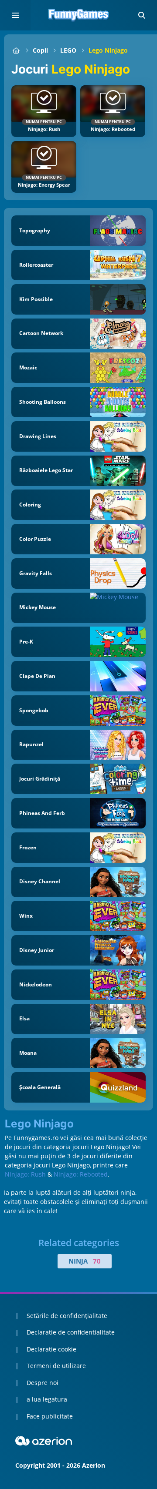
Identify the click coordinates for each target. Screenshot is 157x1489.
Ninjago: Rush (25, 1174)
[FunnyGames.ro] (15, 50)
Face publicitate (50, 1416)
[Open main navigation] (15, 15)
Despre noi (42, 1382)
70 (97, 1261)
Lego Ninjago (108, 50)
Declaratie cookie (51, 1349)
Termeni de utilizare (56, 1366)
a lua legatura (47, 1399)
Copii (40, 50)
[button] (141, 15)
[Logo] (78, 15)
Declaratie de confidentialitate (71, 1332)
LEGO (68, 50)
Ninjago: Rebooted (81, 1174)
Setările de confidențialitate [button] (67, 1315)
